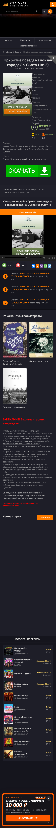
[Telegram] (49, 266)
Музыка (8, 40)
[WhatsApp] (45, 266)
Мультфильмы (45, 40)
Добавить (45, 517)
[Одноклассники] (37, 266)
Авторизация (53, 4)
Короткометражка (37, 159)
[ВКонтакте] (33, 266)
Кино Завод (7, 52)
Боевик (18, 52)
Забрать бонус (28, 818)
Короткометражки (28, 45)
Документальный (19, 159)
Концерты (25, 40)
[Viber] (41, 266)
